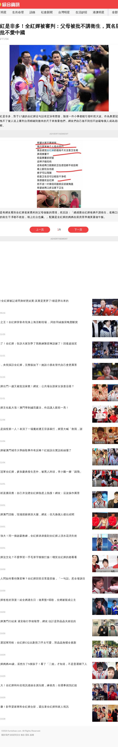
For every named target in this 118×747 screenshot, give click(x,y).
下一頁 (78, 229)
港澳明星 (98, 12)
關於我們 (5, 735)
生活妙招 (81, 12)
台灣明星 (64, 12)
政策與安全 (15, 735)
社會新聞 (47, 12)
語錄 (32, 12)
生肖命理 (18, 12)
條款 (23, 735)
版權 (32, 735)
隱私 (27, 735)
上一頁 (40, 229)
